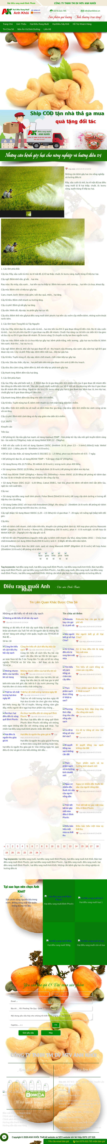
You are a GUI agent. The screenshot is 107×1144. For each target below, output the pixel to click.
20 (12, 853)
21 (18, 853)
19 (6, 853)
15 (82, 846)
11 (58, 846)
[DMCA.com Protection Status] (35, 1097)
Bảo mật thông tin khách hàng (16, 1113)
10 (52, 846)
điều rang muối (82, 570)
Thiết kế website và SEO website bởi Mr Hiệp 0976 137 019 (67, 1137)
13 (70, 846)
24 (37, 853)
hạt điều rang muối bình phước (41, 316)
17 (91, 846)
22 (24, 853)
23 (30, 853)
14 (76, 846)
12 (64, 846)
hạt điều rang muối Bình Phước (48, 567)
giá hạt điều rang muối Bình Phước (39, 570)
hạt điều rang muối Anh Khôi (77, 567)
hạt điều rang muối (24, 567)
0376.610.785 (73, 1090)
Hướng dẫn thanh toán (13, 1122)
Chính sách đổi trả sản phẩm (16, 1119)
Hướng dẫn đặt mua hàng (15, 1125)
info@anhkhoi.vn (73, 1095)
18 (97, 846)
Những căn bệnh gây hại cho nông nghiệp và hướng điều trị (73, 573)
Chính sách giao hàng (13, 1116)
